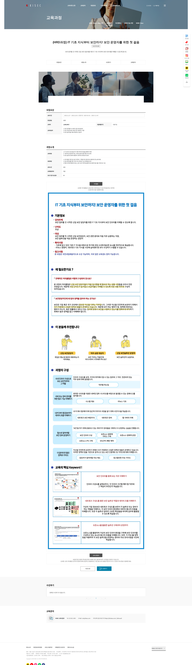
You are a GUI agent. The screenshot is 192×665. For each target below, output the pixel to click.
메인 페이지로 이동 (33, 5)
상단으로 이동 (187, 82)
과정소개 (83, 62)
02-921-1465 (43, 653)
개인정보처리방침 (37, 647)
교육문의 (83, 5)
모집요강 (58, 62)
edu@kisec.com (66, 653)
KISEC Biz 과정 (128, 23)
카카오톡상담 (187, 71)
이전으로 (87, 569)
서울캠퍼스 (109, 23)
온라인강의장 (186, 51)
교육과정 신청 (71, 5)
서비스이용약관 (48, 647)
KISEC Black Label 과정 (96, 23)
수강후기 (108, 62)
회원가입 (157, 5)
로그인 (149, 5)
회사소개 (28, 647)
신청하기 (104, 569)
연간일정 (187, 38)
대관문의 (187, 77)
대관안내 (93, 5)
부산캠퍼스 (118, 23)
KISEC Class (139, 23)
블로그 (186, 64)
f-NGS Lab (104, 5)
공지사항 (187, 44)
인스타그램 (186, 58)
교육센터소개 (116, 5)
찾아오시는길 (71, 647)
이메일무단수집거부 (60, 647)
